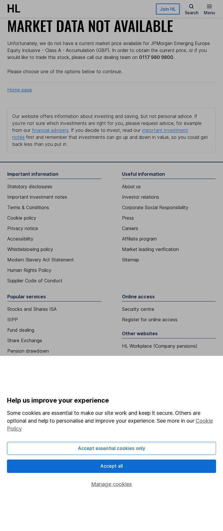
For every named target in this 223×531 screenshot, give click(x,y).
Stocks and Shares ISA (32, 309)
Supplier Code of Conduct (34, 281)
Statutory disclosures (29, 186)
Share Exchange (24, 340)
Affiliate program (139, 239)
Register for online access (149, 319)
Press (128, 218)
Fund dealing (20, 330)
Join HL (168, 9)
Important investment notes (37, 197)
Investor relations (140, 197)
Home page (19, 90)
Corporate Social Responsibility (155, 207)
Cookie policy (21, 218)
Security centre (138, 309)
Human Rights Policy (29, 270)
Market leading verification (150, 249)
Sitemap (130, 260)
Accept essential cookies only (111, 448)
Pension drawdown (28, 351)
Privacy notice (22, 228)
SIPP (12, 319)
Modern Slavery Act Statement (40, 260)
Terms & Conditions (28, 207)
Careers (130, 228)
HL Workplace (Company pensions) (159, 346)
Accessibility (20, 239)
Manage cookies (111, 484)
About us (131, 186)
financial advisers (50, 130)
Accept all (111, 466)
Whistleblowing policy (30, 249)
